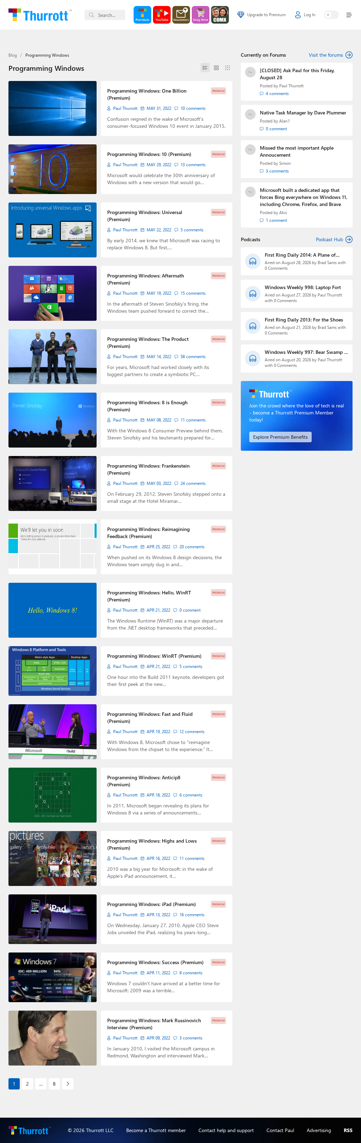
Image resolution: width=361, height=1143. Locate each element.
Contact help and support (226, 1130)
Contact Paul (280, 1130)
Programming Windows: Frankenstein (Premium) (148, 469)
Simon (285, 163)
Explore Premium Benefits (280, 436)
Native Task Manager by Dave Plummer (303, 112)
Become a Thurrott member (156, 1130)
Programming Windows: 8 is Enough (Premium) (147, 406)
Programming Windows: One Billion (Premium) (146, 94)
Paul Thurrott (125, 108)
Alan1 (284, 121)
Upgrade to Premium (266, 14)
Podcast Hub (329, 239)
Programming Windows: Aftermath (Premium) (145, 279)
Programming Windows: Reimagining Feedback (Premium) (148, 532)
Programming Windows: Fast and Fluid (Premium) (149, 717)
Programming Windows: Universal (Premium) (144, 216)
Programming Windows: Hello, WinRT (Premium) (149, 596)
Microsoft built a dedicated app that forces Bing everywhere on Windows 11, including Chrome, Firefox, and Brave (303, 197)
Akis (283, 212)
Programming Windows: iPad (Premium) (151, 904)
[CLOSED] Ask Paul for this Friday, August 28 (297, 74)
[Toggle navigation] (348, 15)
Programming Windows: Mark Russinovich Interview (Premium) (154, 1024)
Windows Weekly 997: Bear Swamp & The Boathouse (306, 352)
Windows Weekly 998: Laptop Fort (303, 287)
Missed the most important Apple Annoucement (297, 151)
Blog (12, 55)
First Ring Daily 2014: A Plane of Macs (300, 254)
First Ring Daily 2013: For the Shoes (304, 319)
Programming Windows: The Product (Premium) (148, 342)
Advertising (319, 1130)
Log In (310, 14)
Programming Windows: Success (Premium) (155, 962)
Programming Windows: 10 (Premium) (149, 154)
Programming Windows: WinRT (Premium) (154, 655)
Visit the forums (326, 54)
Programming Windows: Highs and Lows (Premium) (152, 844)
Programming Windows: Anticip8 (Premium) (143, 781)
